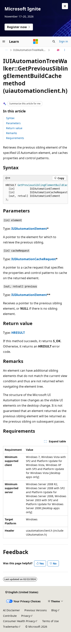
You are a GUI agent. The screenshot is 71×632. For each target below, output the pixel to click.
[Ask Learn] (58, 50)
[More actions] (64, 50)
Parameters (13, 123)
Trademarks (10, 626)
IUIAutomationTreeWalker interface (30, 50)
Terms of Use (50, 621)
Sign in (63, 41)
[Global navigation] (4, 41)
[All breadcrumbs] (6, 50)
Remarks (11, 133)
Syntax (10, 118)
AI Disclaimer (11, 610)
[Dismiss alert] (65, 6)
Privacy (25, 616)
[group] (35, 192)
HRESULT (18, 333)
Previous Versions (35, 610)
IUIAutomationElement (29, 229)
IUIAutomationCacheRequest (33, 259)
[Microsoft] (35, 41)
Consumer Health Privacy (19, 621)
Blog (54, 610)
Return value (14, 128)
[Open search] (54, 41)
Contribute (10, 616)
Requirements (15, 138)
